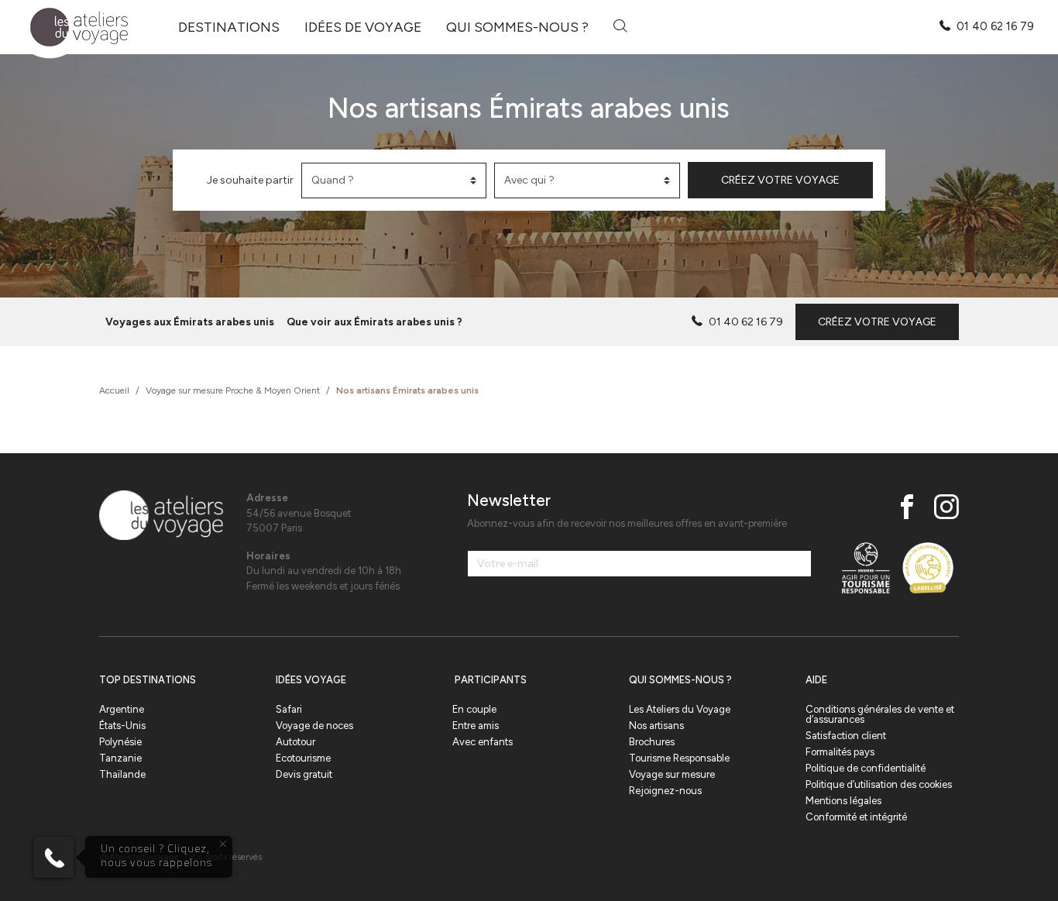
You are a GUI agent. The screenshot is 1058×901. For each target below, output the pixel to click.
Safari (289, 709)
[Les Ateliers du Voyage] (70, 27)
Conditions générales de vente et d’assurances (880, 714)
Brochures (652, 742)
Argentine (121, 709)
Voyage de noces (314, 725)
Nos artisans (656, 725)
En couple (474, 709)
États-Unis (122, 725)
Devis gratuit (304, 774)
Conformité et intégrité (856, 817)
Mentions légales (843, 800)
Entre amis (475, 725)
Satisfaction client (846, 735)
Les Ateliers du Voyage (679, 709)
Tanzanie (120, 758)
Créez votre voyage (780, 180)
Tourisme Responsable (679, 758)
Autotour (295, 742)
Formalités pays (840, 752)
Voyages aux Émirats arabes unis (189, 321)
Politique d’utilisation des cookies (879, 784)
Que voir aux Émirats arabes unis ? (374, 321)
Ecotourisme (303, 758)
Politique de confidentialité (866, 768)
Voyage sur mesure (672, 774)
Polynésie (120, 742)
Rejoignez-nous (665, 790)
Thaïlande (122, 774)
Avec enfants (482, 742)
